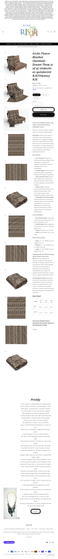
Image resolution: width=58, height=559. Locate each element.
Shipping (34, 85)
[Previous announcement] (2, 10)
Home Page (42, 528)
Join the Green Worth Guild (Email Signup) (14, 528)
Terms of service (43, 554)
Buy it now (43, 114)
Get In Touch (34, 528)
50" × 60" (45, 94)
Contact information (50, 555)
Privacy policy (35, 554)
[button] (3, 31)
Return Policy (49, 528)
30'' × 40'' (36, 94)
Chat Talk (29, 537)
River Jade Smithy (11, 554)
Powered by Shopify (20, 554)
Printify (36, 511)
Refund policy (28, 554)
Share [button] (35, 329)
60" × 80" (36, 98)
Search (28, 528)
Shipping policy (51, 554)
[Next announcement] (55, 10)
